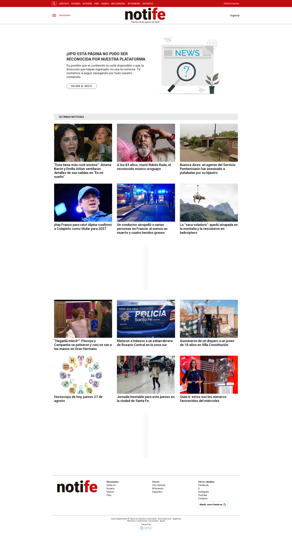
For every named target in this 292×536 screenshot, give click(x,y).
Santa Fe (64, 3)
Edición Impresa (231, 3)
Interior (87, 3)
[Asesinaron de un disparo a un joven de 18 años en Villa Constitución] (209, 319)
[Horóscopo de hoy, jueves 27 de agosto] (83, 375)
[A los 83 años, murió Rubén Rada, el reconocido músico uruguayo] (146, 143)
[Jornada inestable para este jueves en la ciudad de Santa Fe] (146, 375)
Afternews (134, 3)
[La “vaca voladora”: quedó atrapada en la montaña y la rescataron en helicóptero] (209, 203)
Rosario (75, 3)
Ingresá (234, 15)
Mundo (105, 3)
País (96, 3)
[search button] (54, 3)
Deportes (148, 3)
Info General (118, 3)
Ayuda (162, 521)
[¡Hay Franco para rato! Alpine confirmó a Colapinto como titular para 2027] (83, 203)
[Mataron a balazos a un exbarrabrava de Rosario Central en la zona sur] (146, 319)
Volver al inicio (81, 86)
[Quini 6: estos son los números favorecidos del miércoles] (209, 375)
